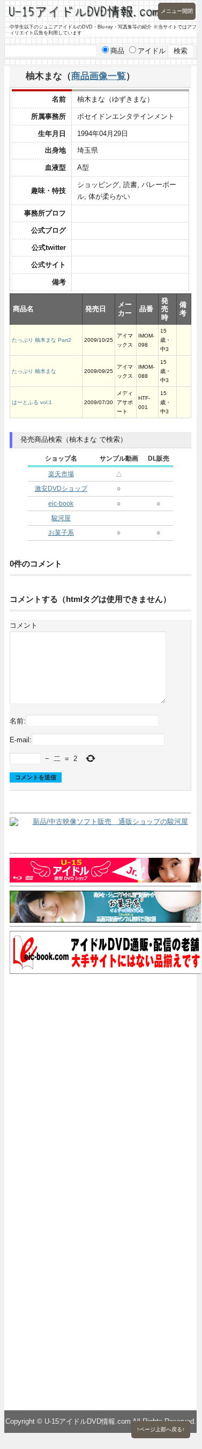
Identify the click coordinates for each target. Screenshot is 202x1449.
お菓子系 (61, 532)
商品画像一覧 (98, 75)
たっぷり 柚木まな (34, 371)
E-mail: (21, 740)
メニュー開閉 (177, 11)
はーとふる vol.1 (32, 402)
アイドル (152, 51)
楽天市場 (61, 474)
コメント (24, 625)
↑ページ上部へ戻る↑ (161, 1429)
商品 (117, 51)
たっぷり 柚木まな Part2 (41, 340)
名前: (18, 720)
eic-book (60, 503)
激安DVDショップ (61, 488)
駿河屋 (61, 518)
